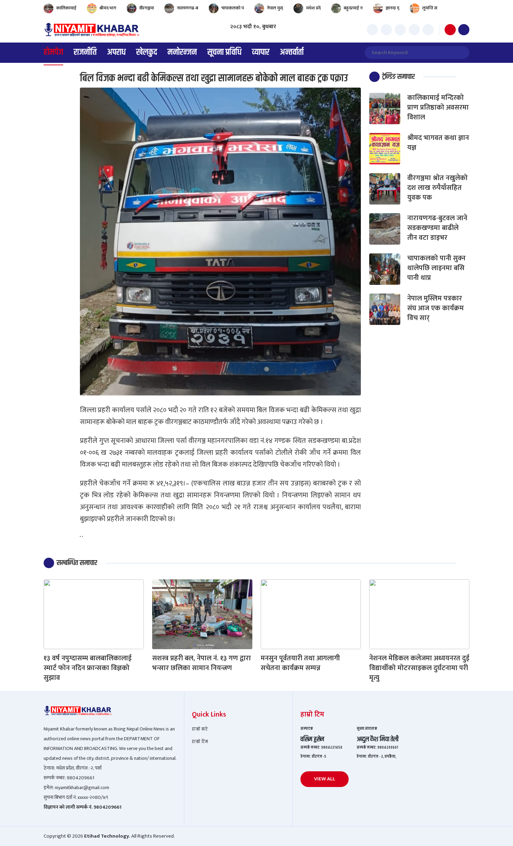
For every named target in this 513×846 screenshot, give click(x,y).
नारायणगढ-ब (187, 8)
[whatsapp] (428, 29)
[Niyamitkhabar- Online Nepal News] (91, 30)
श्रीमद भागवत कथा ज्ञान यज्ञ (438, 143)
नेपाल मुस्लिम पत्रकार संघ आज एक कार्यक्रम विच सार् (435, 308)
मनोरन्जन (182, 52)
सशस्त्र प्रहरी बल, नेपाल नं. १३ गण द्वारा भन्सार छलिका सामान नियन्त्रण (201, 663)
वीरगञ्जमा (146, 8)
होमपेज (53, 52)
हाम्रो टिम (200, 741)
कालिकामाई (66, 8)
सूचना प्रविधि (224, 52)
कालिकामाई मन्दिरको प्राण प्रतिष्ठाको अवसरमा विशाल (438, 107)
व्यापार (260, 52)
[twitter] (386, 29)
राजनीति (85, 52)
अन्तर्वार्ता (292, 52)
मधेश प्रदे (313, 8)
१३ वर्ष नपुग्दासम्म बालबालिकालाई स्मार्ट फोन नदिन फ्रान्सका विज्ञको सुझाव (88, 668)
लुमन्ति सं (429, 8)
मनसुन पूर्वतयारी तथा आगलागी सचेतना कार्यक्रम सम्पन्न (300, 663)
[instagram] (400, 29)
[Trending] (450, 29)
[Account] (463, 29)
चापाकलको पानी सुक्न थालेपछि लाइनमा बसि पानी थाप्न (436, 268)
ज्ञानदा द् (392, 8)
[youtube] (414, 29)
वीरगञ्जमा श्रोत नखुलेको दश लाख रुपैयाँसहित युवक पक (437, 187)
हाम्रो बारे (200, 729)
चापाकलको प (232, 8)
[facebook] (372, 29)
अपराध (116, 52)
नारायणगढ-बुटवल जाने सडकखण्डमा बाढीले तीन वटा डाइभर (437, 228)
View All (324, 778)
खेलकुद (146, 52)
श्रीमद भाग (107, 8)
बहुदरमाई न (353, 8)
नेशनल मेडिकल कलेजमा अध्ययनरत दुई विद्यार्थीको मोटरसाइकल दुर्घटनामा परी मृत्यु (419, 668)
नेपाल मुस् (275, 8)
